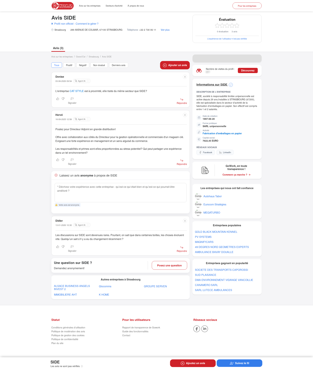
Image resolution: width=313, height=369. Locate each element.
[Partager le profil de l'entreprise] (257, 58)
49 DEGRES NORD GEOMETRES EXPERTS (222, 246)
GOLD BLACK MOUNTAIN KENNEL (216, 231)
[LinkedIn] (204, 328)
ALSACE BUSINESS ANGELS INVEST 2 (72, 287)
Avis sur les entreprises (89, 5)
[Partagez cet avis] (185, 77)
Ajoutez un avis (195, 363)
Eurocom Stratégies (214, 204)
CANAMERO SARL (206, 284)
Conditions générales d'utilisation (68, 327)
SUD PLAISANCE (205, 274)
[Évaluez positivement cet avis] (57, 101)
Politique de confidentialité (64, 339)
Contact (126, 335)
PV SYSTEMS (203, 236)
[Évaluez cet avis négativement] (63, 101)
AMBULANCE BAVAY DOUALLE (214, 252)
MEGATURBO (211, 212)
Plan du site (57, 343)
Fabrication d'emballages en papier (222, 133)
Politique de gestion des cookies (67, 335)
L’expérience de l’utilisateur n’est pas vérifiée (227, 38)
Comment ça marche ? (235, 174)
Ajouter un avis (177, 65)
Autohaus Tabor (212, 196)
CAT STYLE (77, 91)
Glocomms (105, 286)
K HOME (104, 294)
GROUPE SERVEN (155, 286)
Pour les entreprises (247, 5)
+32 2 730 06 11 (147, 29)
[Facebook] (196, 328)
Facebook (207, 152)
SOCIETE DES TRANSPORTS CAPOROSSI (221, 269)
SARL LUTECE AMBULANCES (213, 290)
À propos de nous (136, 5)
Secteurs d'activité (114, 5)
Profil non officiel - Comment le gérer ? (76, 23)
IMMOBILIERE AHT (65, 294)
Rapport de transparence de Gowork (141, 327)
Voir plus (165, 29)
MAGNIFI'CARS (204, 241)
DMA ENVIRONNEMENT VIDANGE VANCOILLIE (224, 279)
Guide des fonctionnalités (135, 331)
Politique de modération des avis (68, 331)
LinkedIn (227, 152)
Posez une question (169, 265)
